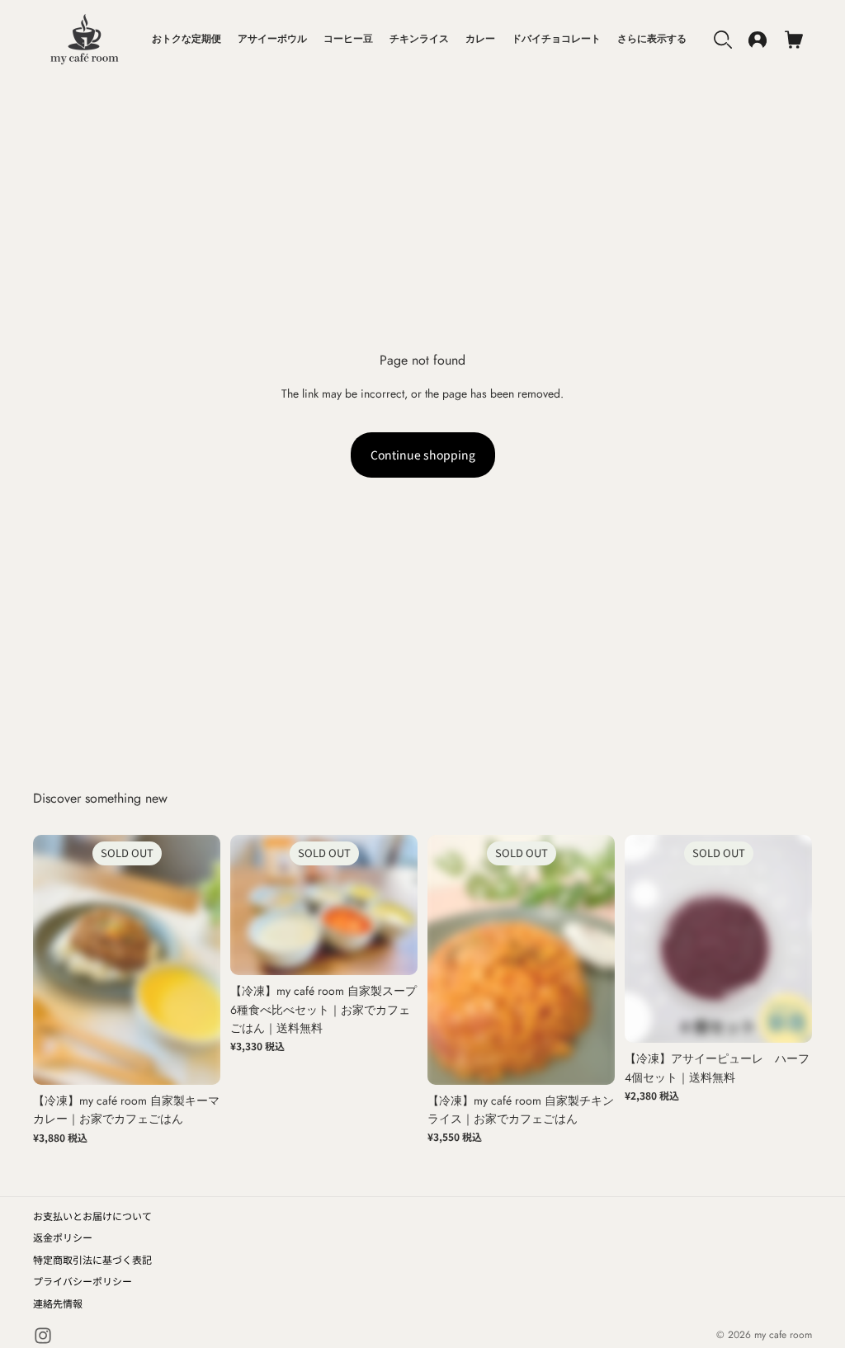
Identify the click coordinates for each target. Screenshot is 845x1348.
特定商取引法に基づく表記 (92, 1259)
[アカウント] (757, 39)
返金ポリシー (62, 1237)
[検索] (723, 39)
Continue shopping (423, 454)
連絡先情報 (58, 1303)
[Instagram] (43, 1336)
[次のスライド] (202, 959)
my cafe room (783, 1334)
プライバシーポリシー (82, 1281)
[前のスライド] (51, 959)
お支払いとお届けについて (92, 1216)
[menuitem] (652, 39)
